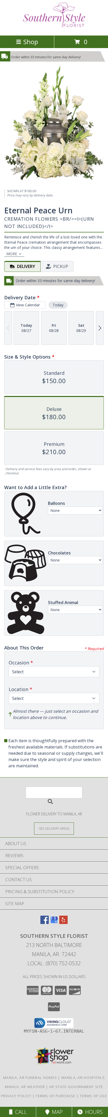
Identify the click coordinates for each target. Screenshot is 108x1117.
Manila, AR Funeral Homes (30, 1077)
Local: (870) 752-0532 (54, 963)
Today (58, 304)
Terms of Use (93, 1095)
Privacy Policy (16, 1095)
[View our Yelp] (63, 922)
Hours (93, 1111)
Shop (30, 41)
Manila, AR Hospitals (83, 1077)
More (11, 253)
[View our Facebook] (44, 922)
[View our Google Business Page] (54, 922)
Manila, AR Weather (25, 1086)
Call (20, 1111)
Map (56, 1111)
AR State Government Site (76, 1086)
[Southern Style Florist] (54, 27)
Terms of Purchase (55, 1095)
